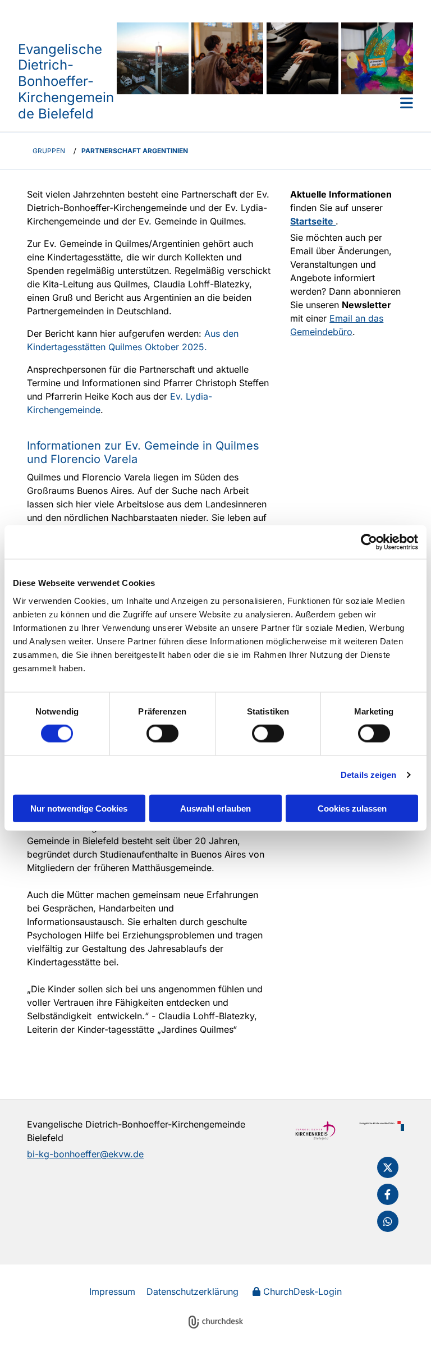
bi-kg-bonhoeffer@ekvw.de (85, 1154)
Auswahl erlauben (215, 808)
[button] (265, 102)
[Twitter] (387, 1167)
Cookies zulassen (352, 808)
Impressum (112, 1291)
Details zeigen (368, 775)
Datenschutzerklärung (192, 1291)
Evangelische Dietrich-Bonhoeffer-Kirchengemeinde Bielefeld (66, 81)
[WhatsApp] (387, 1221)
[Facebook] (387, 1194)
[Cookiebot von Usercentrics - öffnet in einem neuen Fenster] (369, 542)
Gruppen (49, 150)
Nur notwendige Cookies (78, 808)
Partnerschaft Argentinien (134, 150)
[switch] (162, 734)
